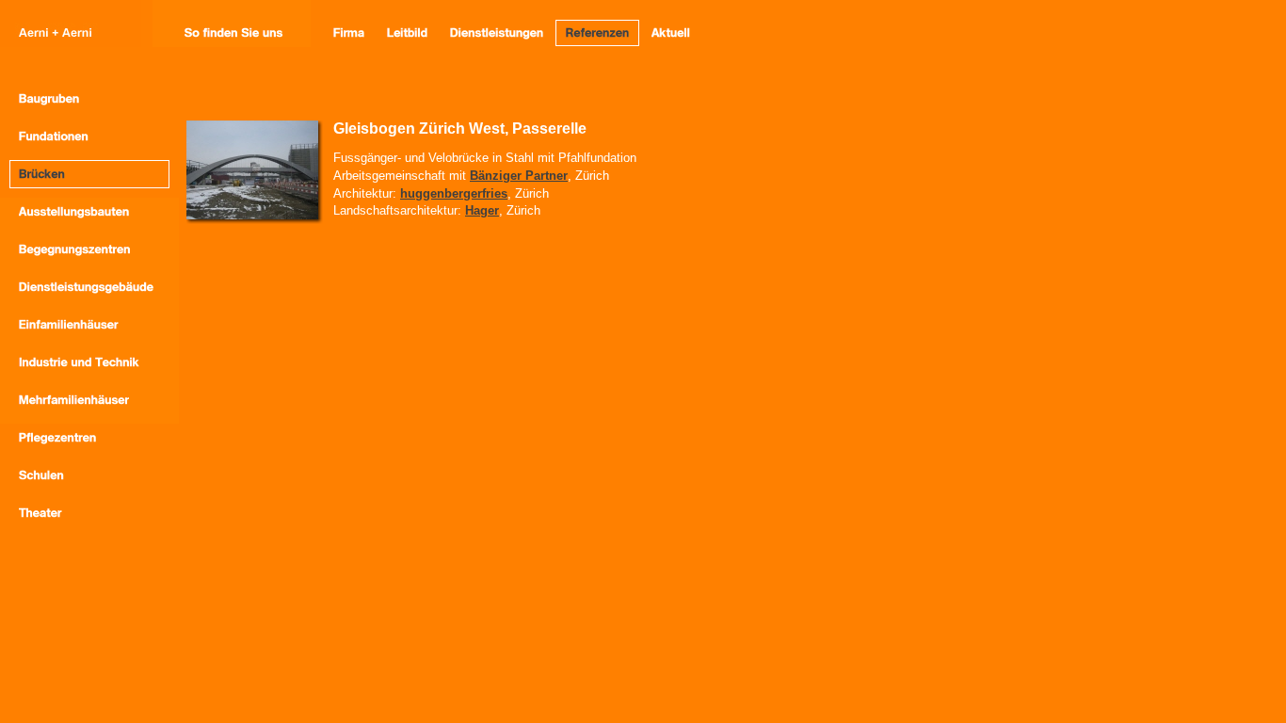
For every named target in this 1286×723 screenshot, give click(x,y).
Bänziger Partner (519, 176)
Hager (482, 210)
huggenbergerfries (453, 193)
